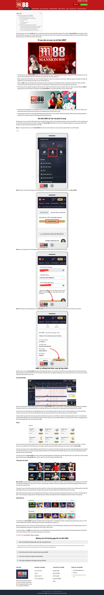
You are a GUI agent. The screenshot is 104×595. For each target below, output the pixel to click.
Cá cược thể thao (24, 19)
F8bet (74, 575)
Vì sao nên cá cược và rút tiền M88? (25, 15)
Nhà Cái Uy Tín (73, 8)
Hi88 (74, 576)
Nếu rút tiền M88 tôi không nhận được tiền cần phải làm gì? (32, 26)
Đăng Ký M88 (27, 8)
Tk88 (51, 593)
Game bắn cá (24, 23)
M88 (35, 33)
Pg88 (54, 593)
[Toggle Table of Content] (40, 14)
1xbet (17, 130)
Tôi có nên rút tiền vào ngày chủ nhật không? (29, 28)
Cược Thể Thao (61, 8)
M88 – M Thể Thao (44, 8)
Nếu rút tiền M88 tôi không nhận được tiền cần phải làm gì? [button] (35, 542)
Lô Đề (67, 8)
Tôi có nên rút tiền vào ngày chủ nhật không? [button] (31, 556)
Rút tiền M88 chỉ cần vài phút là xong (27, 16)
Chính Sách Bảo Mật (46, 591)
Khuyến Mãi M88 (35, 8)
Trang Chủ (20, 8)
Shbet (84, 575)
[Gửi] (87, 1)
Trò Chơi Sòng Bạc (81, 8)
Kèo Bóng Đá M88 (53, 8)
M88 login (80, 575)
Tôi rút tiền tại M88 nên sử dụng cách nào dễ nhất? (30, 30)
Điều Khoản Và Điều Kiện (57, 591)
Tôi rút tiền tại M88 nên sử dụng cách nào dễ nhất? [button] (32, 560)
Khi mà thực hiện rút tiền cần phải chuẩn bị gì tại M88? (31, 27)
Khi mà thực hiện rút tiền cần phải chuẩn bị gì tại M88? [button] (33, 552)
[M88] (23, 4)
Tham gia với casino (25, 22)
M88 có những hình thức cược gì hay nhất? (28, 18)
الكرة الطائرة (20, 535)
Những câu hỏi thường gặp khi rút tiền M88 (28, 24)
